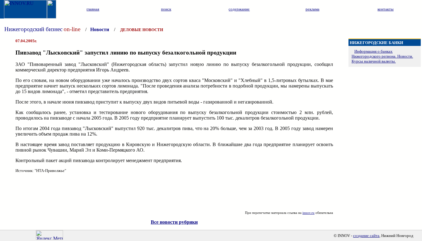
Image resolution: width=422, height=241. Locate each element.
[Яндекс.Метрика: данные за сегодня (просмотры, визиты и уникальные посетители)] (49, 235)
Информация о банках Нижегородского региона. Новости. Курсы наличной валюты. (382, 56)
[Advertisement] (174, 192)
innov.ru (308, 212)
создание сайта (366, 235)
